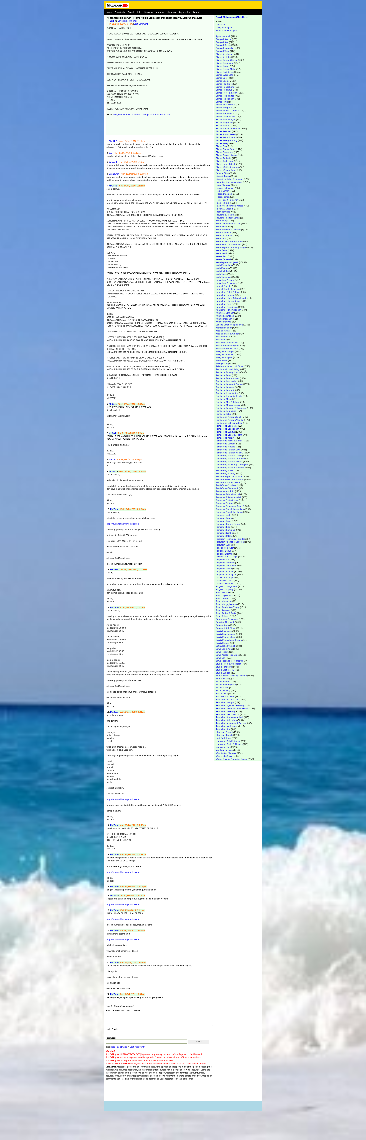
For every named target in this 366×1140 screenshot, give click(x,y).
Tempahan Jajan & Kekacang (230, 705)
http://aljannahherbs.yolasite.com (123, 523)
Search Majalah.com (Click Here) (231, 17)
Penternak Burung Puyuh (228, 524)
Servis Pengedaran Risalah (229, 639)
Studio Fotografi (224, 666)
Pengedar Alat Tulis (225, 491)
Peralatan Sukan (224, 544)
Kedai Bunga (222, 220)
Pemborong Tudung (225, 473)
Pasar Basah (221, 360)
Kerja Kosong (222, 268)
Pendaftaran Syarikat (226, 485)
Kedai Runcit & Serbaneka (228, 244)
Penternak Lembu (224, 532)
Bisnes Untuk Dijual (225, 164)
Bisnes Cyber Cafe (224, 74)
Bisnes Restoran (223, 131)
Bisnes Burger (222, 65)
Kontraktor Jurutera (225, 294)
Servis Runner (222, 643)
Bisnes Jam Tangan (225, 98)
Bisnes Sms (221, 146)
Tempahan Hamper (225, 702)
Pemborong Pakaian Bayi (228, 449)
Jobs (139, 12)
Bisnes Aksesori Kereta (226, 59)
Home (109, 12)
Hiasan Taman (223, 196)
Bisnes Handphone (225, 86)
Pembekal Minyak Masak (228, 405)
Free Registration (119, 1046)
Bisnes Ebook (222, 80)
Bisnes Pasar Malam (225, 116)
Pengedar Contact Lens (227, 500)
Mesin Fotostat (223, 330)
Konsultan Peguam (225, 280)
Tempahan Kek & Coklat (227, 714)
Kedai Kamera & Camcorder (229, 241)
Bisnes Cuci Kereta (225, 71)
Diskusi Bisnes (223, 175)
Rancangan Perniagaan (227, 619)
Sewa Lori (220, 657)
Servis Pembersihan (225, 636)
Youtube (160, 12)
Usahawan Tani (223, 746)
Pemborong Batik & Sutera (229, 422)
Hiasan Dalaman (224, 193)
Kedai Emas (221, 226)
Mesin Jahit (221, 339)
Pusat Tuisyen (222, 616)
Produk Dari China (224, 580)
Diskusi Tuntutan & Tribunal (229, 178)
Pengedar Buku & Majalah (228, 497)
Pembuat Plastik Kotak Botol (230, 479)
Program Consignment (226, 586)
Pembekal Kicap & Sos (227, 393)
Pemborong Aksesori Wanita (229, 419)
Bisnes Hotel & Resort (226, 92)
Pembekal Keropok (225, 390)
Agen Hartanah (223, 36)
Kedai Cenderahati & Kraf (228, 223)
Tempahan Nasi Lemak (227, 726)
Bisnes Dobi (221, 77)
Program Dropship (224, 589)
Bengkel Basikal (223, 39)
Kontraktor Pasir (223, 303)
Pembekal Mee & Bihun (227, 402)
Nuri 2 (112, 459)
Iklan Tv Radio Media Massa (229, 205)
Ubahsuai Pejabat (224, 732)
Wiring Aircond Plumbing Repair (231, 758)
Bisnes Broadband (224, 62)
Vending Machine (224, 749)
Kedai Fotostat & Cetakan (228, 229)
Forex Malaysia (223, 184)
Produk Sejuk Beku (225, 583)
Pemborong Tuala (224, 470)
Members (171, 12)
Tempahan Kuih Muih (226, 720)
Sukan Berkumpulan (226, 684)
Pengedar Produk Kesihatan (156, 114)
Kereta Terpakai (223, 259)
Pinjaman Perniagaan (226, 574)
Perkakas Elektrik (224, 553)
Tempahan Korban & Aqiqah (229, 717)
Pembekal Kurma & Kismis (229, 396)
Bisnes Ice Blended (225, 95)
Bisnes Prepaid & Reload (228, 128)
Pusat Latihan (222, 598)
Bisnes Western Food (226, 170)
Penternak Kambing (225, 529)
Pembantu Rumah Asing (227, 369)
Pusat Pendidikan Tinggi (227, 607)
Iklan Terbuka (222, 202)
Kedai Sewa (221, 250)
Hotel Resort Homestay (227, 199)
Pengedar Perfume (225, 503)
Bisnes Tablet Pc (223, 158)
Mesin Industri (223, 336)
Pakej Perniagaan (224, 27)
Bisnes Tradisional (224, 161)
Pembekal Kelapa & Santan (229, 384)
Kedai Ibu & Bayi (224, 235)
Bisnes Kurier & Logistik (227, 110)
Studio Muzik (222, 678)
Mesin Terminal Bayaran (227, 345)
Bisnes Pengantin (224, 122)
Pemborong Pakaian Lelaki (229, 455)
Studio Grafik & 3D (225, 669)
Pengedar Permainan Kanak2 (230, 506)
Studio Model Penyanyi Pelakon (231, 675)
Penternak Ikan (223, 526)
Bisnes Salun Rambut (226, 137)
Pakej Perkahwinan (225, 354)
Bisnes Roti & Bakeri (226, 134)
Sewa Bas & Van (224, 648)
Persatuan (220, 24)
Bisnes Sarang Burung (226, 140)
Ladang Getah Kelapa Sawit (229, 324)
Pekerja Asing (222, 363)
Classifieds (120, 12)
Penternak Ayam (223, 521)
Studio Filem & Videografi (228, 663)
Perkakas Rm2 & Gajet (227, 556)
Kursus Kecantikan (225, 315)
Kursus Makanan (224, 318)
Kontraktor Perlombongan (228, 309)
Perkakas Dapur (223, 550)
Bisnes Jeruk (222, 101)
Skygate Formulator (127, 20)
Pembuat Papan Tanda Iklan (229, 476)
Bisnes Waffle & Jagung (227, 167)
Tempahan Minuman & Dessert (231, 723)
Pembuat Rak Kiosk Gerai (228, 482)
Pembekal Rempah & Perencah (231, 408)
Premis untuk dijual (225, 577)
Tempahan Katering (225, 711)
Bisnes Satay (222, 143)
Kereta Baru (221, 256)
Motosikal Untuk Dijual (227, 348)
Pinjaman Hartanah (225, 562)
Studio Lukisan (223, 672)
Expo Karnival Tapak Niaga (229, 181)
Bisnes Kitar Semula (225, 104)
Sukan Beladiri (223, 681)
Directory (148, 12)
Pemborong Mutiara (225, 446)
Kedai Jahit (221, 238)
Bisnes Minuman (224, 113)
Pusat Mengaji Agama (226, 604)
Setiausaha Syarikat (225, 645)
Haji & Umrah (222, 190)
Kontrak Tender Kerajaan (228, 289)
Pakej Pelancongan (225, 351)
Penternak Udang (224, 535)
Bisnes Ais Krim (223, 57)
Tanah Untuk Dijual (225, 696)
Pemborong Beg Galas (226, 425)
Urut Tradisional (223, 738)
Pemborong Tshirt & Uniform (230, 467)
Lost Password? (137, 1046)
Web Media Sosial (224, 755)
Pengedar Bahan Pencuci (228, 494)
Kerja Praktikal (223, 271)
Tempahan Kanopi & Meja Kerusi (232, 708)
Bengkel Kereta (223, 45)
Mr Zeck (110, 20)
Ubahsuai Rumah (224, 735)
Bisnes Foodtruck (224, 83)
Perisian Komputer (225, 547)
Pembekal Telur (223, 413)
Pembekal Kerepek (225, 387)
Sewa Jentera (222, 651)
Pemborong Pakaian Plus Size (230, 458)
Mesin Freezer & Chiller (227, 333)
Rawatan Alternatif (225, 622)
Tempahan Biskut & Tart (227, 699)
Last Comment (141, 23)
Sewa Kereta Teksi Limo (227, 654)
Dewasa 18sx (222, 173)
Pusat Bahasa (222, 592)
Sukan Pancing (223, 690)
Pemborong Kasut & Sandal (229, 440)
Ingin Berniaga (223, 211)
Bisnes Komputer (224, 107)
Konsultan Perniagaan (226, 30)
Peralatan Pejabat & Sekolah (230, 541)
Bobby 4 (113, 161)
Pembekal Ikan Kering (226, 381)
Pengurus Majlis (223, 515)
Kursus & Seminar (225, 312)
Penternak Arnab (224, 518)
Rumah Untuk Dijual (226, 628)
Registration (184, 12)
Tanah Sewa (222, 693)
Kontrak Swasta (223, 286)
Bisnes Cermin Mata (225, 68)
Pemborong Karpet (225, 437)
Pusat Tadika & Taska (226, 613)
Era (110, 152)
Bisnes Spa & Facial (225, 149)
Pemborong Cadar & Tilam (229, 434)
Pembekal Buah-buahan (227, 378)
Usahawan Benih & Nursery (229, 744)
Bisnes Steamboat (224, 152)
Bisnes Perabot (223, 125)
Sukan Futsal (222, 687)
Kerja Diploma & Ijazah (227, 262)
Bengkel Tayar (222, 51)
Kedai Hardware (223, 232)
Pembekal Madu (224, 399)
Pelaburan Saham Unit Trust (229, 366)
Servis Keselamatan (225, 633)
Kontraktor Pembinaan (227, 306)
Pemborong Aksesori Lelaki (229, 416)
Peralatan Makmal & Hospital (230, 538)
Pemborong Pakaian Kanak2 (229, 452)
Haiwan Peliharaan (225, 187)
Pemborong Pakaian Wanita (229, 461)
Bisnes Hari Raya (224, 89)
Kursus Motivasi (223, 321)
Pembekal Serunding (226, 410)
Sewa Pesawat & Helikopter (229, 660)
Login (196, 12)
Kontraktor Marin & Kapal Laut (231, 297)
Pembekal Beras (223, 375)
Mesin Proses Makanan (227, 342)
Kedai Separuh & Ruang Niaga (231, 247)
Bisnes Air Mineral (224, 54)
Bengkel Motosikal (225, 48)
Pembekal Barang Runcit (228, 372)
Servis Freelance (224, 630)
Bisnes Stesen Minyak (226, 155)
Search (131, 12)
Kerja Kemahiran (224, 265)
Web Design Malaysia (226, 752)
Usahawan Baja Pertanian (228, 741)
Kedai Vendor (222, 253)
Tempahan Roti (223, 729)
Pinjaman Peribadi (224, 571)
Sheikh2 (113, 141)
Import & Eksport (224, 208)
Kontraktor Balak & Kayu (228, 292)
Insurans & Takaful (225, 214)
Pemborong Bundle (225, 431)
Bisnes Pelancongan (225, 119)
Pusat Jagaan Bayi (224, 595)
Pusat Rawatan (223, 610)
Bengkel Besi (222, 42)
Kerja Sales (221, 274)
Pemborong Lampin (225, 443)
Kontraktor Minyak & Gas (228, 300)
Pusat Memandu (224, 601)
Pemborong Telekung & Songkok (232, 464)
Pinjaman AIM (222, 559)
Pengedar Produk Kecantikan (127, 114)
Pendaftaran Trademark (227, 488)
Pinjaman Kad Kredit (226, 565)
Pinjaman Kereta (224, 568)
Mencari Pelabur (224, 327)
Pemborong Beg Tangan (227, 428)
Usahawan (114, 173)
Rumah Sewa (222, 625)
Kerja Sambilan (223, 277)
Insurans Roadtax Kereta (228, 217)
